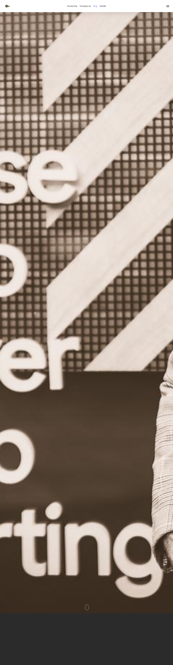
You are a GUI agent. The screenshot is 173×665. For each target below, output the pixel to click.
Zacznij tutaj (72, 6)
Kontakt (103, 6)
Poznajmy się (85, 6)
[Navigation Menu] (168, 6)
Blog (95, 6)
